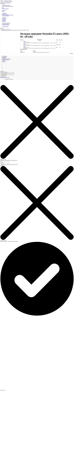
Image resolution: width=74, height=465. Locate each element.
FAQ (3, 11)
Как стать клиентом (5, 23)
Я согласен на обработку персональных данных (9, 164)
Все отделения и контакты (4, 77)
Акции (3, 7)
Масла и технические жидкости (7, 6)
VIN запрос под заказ (6, 5)
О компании (4, 18)
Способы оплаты (5, 26)
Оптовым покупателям (6, 58)
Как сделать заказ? (5, 8)
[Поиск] (10, 29)
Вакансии (4, 20)
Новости (3, 19)
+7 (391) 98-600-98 (7, 2)
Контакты (4, 10)
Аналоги (71, 53)
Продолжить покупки (4, 84)
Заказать (2, 165)
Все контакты (2, 3)
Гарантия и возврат (5, 24)
